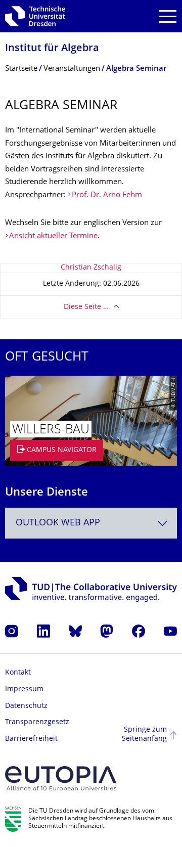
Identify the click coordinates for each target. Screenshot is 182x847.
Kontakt (18, 673)
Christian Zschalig (91, 267)
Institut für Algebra (52, 49)
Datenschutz (26, 706)
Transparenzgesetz (37, 722)
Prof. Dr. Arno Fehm (107, 195)
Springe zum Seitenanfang (144, 734)
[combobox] (91, 523)
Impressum (24, 689)
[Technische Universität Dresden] (35, 16)
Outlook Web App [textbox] (58, 523)
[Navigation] (167, 16)
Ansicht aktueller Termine (53, 236)
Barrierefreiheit (31, 739)
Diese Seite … (86, 307)
